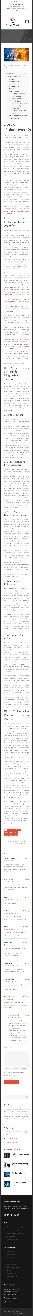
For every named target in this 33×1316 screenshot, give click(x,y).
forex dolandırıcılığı (10, 835)
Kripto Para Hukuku (12, 1277)
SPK (10, 180)
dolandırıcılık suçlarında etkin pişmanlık (16, 804)
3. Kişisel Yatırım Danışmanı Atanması (19, 102)
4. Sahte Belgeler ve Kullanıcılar (18, 107)
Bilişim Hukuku (18, 1173)
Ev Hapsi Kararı (11, 1236)
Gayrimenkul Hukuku (13, 1267)
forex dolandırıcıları (10, 832)
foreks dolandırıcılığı (14, 830)
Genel (8, 1270)
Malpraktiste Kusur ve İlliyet (15, 1227)
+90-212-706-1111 (12, 1138)
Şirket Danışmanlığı (20, 1163)
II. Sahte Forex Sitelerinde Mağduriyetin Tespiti (17, 88)
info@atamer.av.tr (17, 4)
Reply (27, 858)
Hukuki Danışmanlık (20, 1154)
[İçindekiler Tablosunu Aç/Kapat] (25, 73)
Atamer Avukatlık (14, 1015)
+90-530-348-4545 (11, 1143)
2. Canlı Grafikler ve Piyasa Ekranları (18, 97)
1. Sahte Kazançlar (18, 94)
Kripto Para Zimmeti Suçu (14, 1233)
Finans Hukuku (11, 1264)
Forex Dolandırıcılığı (12, 76)
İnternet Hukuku (19, 1182)
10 (7, 67)
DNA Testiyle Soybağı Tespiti (15, 1230)
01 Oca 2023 (9, 65)
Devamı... (14, 1157)
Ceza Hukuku (10, 1261)
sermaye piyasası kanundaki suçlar (16, 211)
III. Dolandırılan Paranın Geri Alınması (18, 117)
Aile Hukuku (10, 1251)
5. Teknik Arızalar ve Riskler (18, 112)
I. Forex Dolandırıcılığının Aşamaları (15, 81)
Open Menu (27, 21)
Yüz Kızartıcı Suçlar (12, 1239)
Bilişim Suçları (22, 65)
